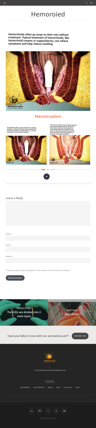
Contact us (68, 387)
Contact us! (80, 336)
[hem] (26, 144)
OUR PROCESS (38, 387)
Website (9, 256)
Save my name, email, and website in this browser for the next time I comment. (39, 270)
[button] (91, 3)
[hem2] (69, 144)
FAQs (58, 387)
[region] (48, 144)
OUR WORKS (25, 387)
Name (9, 234)
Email (8, 245)
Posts (78, 387)
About (50, 387)
